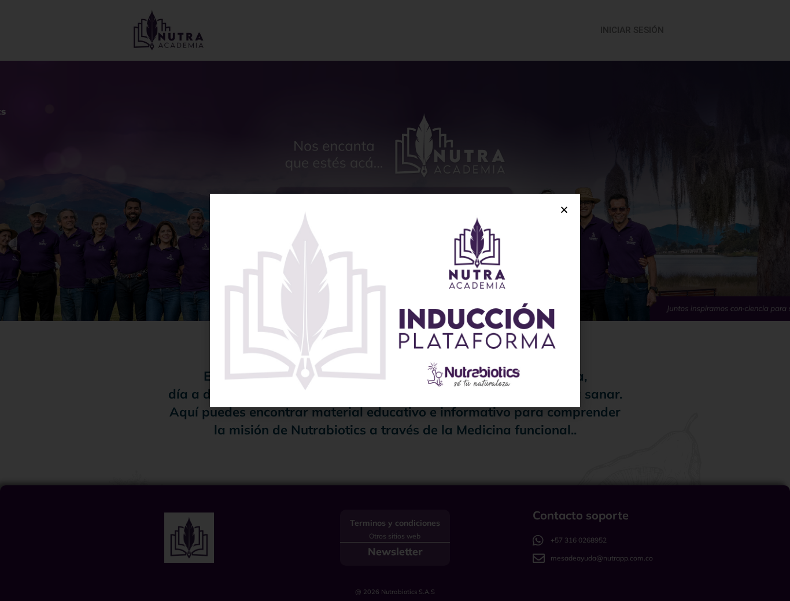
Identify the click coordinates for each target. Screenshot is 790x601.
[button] (564, 209)
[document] (395, 300)
